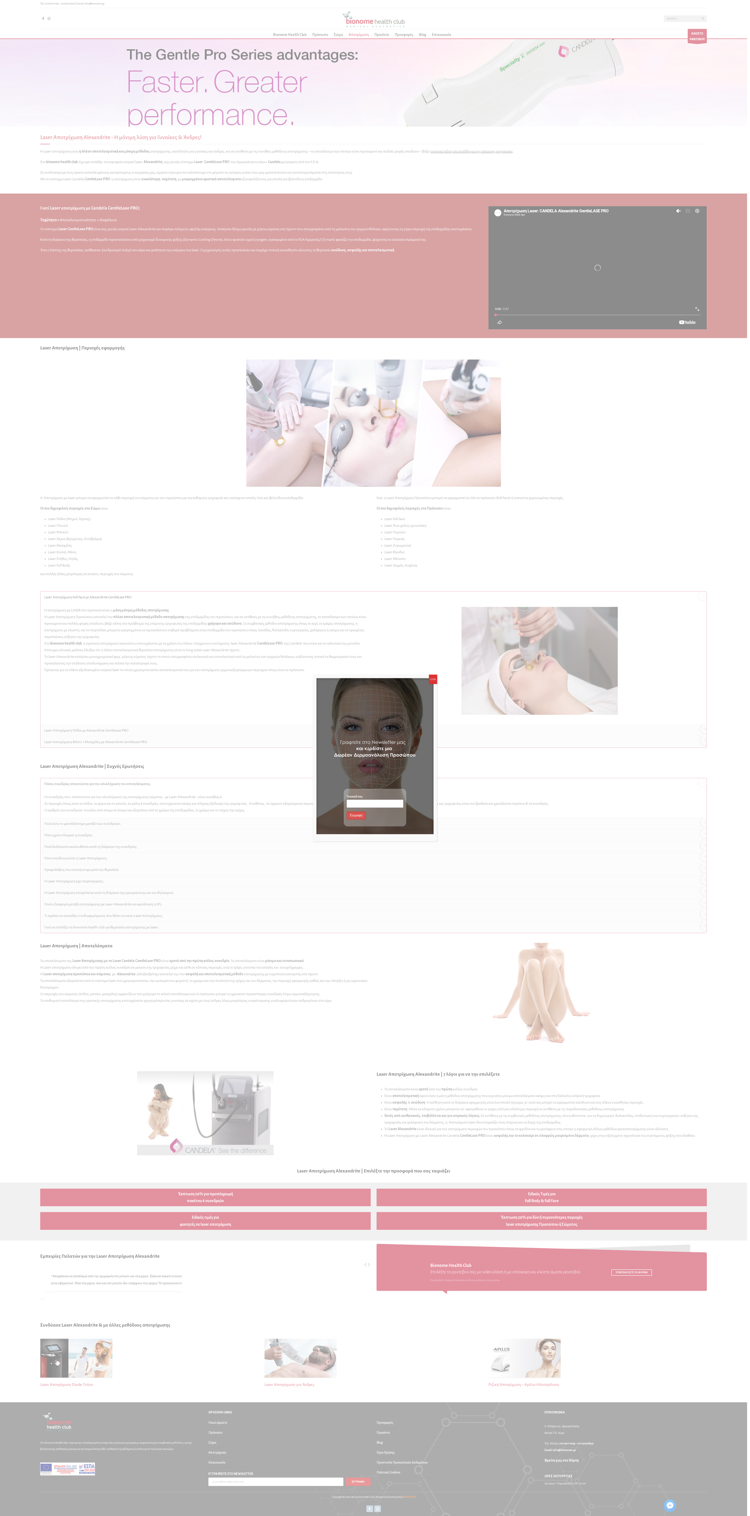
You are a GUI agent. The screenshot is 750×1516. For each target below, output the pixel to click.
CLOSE (433, 679)
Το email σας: (355, 796)
